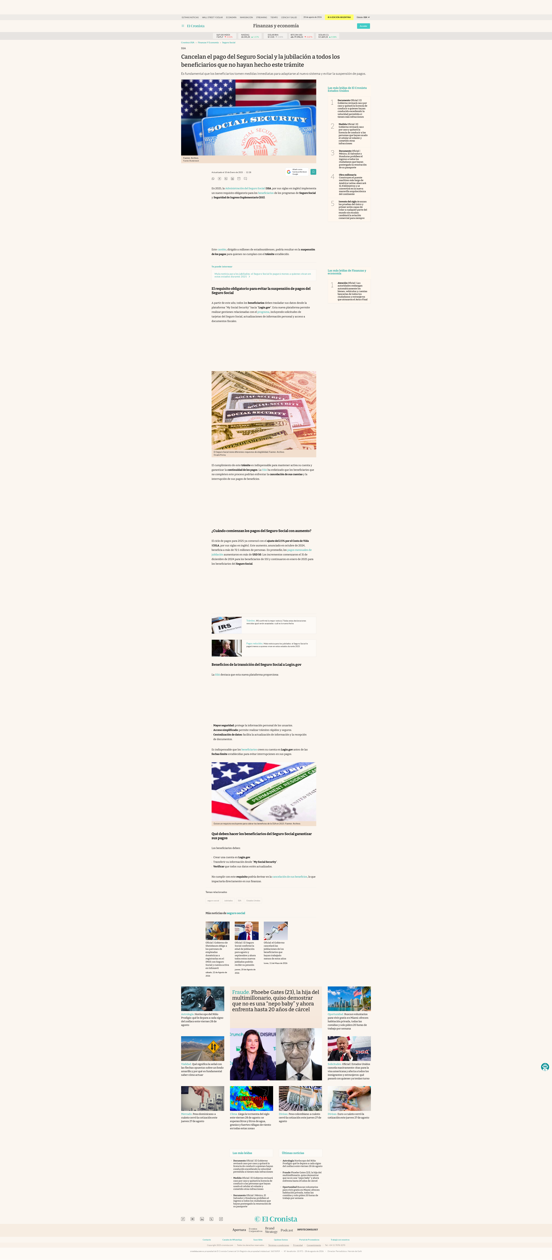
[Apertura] (239, 1230)
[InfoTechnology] (308, 1230)
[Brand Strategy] (271, 1230)
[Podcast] (287, 1230)
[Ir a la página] (196, 25)
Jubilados (228, 900)
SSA (264, 469)
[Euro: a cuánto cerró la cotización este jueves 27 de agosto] (349, 1098)
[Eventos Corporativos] (255, 1230)
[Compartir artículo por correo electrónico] (238, 178)
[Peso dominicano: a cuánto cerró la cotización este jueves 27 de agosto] (202, 1098)
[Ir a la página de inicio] (276, 1219)
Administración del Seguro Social (245, 188)
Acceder (363, 26)
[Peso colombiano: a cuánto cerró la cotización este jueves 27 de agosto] (300, 1098)
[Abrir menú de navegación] (183, 25)
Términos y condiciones (278, 1245)
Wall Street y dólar (212, 17)
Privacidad (298, 1245)
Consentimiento (314, 1245)
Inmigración (246, 17)
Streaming (261, 17)
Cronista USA (187, 42)
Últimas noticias (190, 17)
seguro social (228, 42)
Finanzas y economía (208, 42)
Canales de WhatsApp (232, 1240)
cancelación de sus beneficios (289, 876)
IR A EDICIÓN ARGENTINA (339, 17)
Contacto (207, 1240)
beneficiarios (266, 193)
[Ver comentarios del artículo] (245, 178)
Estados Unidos (253, 900)
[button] (545, 1067)
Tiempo (274, 17)
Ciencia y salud (289, 17)
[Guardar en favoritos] (313, 172)
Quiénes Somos (281, 1240)
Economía (231, 17)
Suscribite (257, 1240)
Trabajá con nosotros (340, 1240)
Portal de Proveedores (309, 1240)
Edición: (362, 17)
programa (263, 312)
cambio (221, 249)
